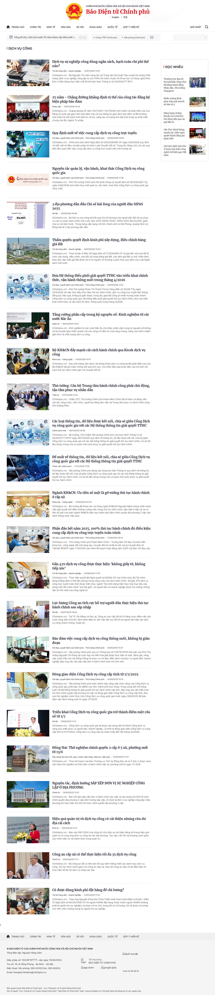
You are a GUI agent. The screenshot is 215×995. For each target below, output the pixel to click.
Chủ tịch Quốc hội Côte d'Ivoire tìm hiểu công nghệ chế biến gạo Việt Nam (175, 150)
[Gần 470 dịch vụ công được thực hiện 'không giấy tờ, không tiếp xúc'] (28, 575)
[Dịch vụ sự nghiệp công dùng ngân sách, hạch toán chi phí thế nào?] (28, 73)
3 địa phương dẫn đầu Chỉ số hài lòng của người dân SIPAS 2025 (97, 206)
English (115, 17)
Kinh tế (51, 27)
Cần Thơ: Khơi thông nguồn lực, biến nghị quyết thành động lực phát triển (174, 134)
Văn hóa (66, 27)
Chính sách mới (59, 430)
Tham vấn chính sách (62, 466)
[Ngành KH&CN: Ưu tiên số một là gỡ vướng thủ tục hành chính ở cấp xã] (28, 504)
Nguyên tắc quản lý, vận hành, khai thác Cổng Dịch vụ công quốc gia (98, 171)
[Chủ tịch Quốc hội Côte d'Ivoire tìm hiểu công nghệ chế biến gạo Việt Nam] (198, 150)
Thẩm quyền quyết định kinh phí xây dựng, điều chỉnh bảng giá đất (99, 242)
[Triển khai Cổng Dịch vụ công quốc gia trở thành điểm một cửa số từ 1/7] (28, 723)
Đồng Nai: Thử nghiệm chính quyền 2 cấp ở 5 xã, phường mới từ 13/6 (100, 750)
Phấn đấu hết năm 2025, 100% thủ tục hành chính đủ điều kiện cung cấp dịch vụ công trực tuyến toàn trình (101, 530)
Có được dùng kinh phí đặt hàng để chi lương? (88, 890)
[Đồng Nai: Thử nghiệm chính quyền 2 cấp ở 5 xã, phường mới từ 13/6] (28, 758)
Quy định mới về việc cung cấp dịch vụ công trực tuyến (94, 133)
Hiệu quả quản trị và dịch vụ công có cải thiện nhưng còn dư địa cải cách (99, 821)
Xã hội (80, 27)
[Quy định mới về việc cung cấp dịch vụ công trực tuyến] (28, 144)
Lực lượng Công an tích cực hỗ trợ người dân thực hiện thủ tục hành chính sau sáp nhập (100, 605)
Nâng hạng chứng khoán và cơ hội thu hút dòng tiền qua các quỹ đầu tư (174, 117)
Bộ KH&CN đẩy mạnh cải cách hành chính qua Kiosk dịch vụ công (98, 352)
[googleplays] (110, 969)
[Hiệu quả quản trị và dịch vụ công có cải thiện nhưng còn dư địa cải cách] (28, 830)
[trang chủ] (84, 961)
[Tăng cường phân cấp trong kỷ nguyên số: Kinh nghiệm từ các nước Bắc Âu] (28, 325)
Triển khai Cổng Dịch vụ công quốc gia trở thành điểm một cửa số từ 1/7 (101, 714)
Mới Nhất (195, 27)
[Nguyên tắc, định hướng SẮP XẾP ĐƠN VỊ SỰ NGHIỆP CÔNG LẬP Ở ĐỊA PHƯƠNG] (28, 794)
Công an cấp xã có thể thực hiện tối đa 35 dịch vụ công (94, 854)
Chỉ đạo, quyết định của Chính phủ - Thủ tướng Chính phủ (78, 138)
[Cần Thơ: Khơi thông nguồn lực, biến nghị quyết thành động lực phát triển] (198, 133)
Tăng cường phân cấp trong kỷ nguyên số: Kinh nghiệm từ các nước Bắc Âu (100, 317)
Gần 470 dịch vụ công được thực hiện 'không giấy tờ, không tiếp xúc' (98, 566)
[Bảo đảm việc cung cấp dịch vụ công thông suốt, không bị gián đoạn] (28, 649)
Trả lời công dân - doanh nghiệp (67, 71)
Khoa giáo (96, 27)
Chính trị (35, 27)
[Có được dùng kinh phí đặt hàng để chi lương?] (28, 901)
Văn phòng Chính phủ (134, 37)
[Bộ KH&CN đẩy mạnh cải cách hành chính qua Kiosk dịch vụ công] (28, 361)
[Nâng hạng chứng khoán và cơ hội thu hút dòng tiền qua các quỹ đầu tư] (198, 117)
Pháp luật (56, 106)
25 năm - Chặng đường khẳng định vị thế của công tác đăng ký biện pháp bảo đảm (101, 99)
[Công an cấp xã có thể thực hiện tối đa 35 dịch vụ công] (28, 865)
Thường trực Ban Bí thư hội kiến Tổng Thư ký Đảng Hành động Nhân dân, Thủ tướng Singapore (175, 85)
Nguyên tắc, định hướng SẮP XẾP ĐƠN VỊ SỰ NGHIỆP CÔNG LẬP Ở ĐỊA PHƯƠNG (98, 785)
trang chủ (17, 27)
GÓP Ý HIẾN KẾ (131, 936)
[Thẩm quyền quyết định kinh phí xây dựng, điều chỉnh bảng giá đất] (28, 251)
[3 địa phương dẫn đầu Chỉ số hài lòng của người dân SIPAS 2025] (28, 215)
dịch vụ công (20, 48)
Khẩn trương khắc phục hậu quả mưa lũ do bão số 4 (174, 101)
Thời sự (55, 395)
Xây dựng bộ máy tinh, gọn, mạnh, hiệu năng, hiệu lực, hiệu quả (81, 757)
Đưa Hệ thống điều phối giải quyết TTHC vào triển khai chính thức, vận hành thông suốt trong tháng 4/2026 (100, 278)
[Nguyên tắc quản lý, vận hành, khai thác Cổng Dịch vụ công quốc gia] (28, 179)
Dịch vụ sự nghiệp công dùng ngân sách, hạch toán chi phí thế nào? (100, 64)
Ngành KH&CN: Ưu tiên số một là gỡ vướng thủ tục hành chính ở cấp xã (101, 495)
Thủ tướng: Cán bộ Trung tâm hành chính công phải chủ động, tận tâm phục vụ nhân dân (101, 388)
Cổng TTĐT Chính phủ (106, 37)
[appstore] (90, 969)
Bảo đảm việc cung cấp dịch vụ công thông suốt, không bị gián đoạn (101, 641)
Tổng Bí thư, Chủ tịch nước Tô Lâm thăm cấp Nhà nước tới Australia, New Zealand (45, 37)
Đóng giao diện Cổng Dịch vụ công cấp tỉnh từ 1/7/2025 (95, 674)
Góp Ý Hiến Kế (131, 27)
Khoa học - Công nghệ (62, 359)
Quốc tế (112, 27)
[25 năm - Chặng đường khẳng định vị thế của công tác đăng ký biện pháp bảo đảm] (28, 108)
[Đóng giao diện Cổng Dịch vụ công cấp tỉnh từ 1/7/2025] (28, 685)
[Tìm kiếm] (206, 27)
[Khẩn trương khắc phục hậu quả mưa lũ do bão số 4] (198, 102)
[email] (152, 37)
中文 (125, 17)
